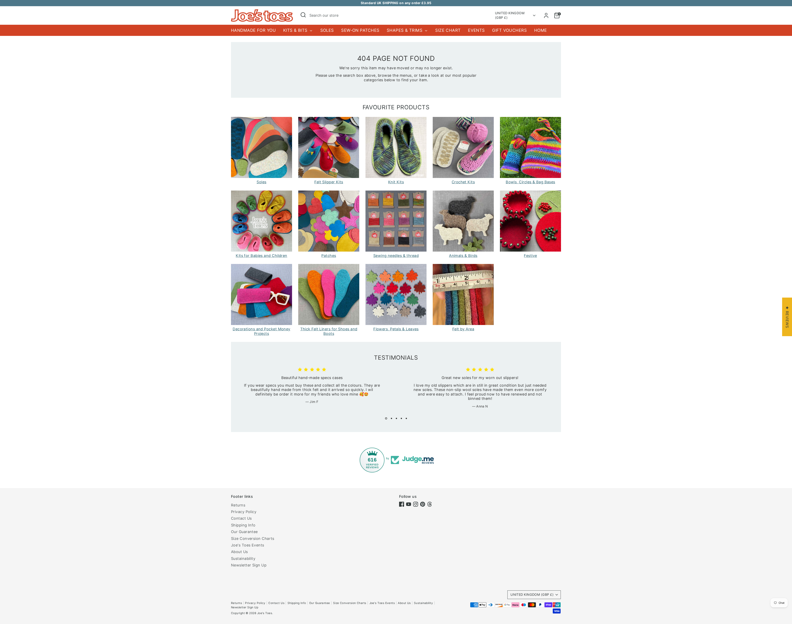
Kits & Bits (296, 30)
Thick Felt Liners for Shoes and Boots (328, 331)
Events (476, 30)
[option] (309, 388)
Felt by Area (463, 329)
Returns (238, 505)
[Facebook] (401, 504)
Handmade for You (253, 30)
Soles (327, 30)
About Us (239, 552)
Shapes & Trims (405, 30)
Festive (530, 255)
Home (540, 30)
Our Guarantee (244, 532)
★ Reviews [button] (787, 317)
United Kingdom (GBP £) (509, 15)
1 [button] (386, 418)
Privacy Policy (243, 512)
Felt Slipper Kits (328, 182)
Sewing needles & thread (396, 255)
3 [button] (396, 418)
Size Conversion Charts (252, 538)
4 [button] (401, 418)
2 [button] (391, 418)
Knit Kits (396, 182)
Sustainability (243, 558)
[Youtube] (408, 504)
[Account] (546, 15)
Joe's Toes (264, 613)
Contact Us (241, 518)
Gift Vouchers (509, 30)
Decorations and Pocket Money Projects (261, 331)
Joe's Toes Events (247, 545)
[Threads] (429, 504)
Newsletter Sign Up (248, 565)
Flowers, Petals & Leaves (396, 329)
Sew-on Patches (360, 30)
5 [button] (406, 418)
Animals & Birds (463, 255)
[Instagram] (415, 504)
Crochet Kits (463, 182)
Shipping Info (243, 525)
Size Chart (448, 30)
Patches (328, 255)
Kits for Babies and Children (261, 255)
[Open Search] (303, 15)
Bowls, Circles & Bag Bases (530, 182)
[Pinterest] (422, 504)
